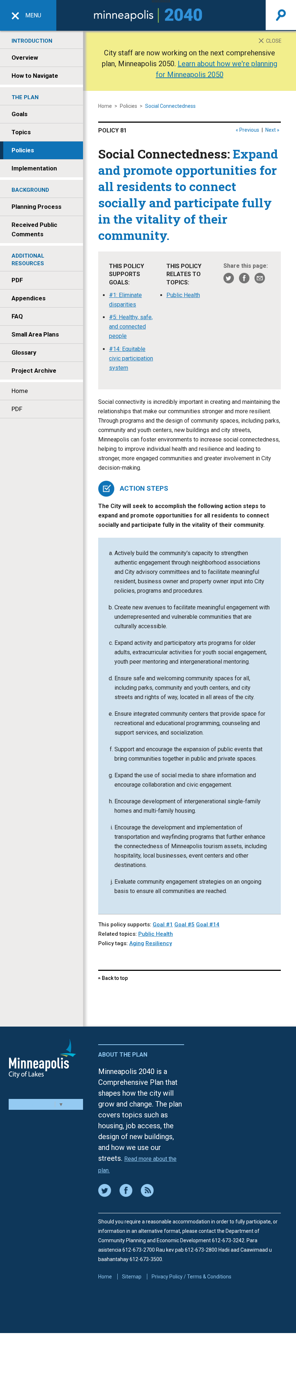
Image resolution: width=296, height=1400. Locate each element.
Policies (23, 150)
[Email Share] (259, 277)
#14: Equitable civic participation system (131, 358)
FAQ (17, 316)
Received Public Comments (34, 229)
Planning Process (36, 206)
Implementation (34, 168)
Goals (19, 114)
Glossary (24, 352)
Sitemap (132, 1277)
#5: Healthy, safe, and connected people (131, 326)
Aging (136, 943)
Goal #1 (163, 924)
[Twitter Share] (228, 277)
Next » (272, 130)
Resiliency (158, 943)
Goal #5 (184, 924)
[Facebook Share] (244, 277)
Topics (21, 132)
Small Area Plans (35, 334)
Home (20, 390)
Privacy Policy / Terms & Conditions (191, 1277)
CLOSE (273, 41)
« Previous (247, 130)
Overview (25, 57)
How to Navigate (35, 75)
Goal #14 (207, 924)
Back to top (113, 978)
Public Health (183, 295)
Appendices (28, 298)
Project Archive (34, 370)
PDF (17, 280)
